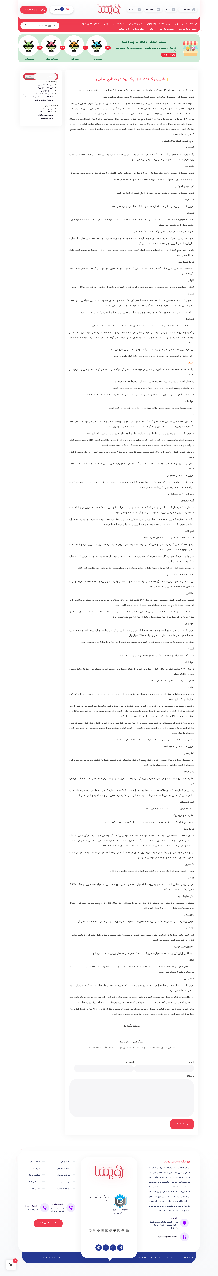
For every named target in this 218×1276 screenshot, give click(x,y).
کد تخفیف (132, 9)
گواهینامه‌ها (34, 1175)
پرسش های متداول (45, 115)
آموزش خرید (48, 108)
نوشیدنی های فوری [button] (166, 29)
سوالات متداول (63, 1175)
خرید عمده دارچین (45, 84)
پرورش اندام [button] (165, 23)
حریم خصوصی (47, 118)
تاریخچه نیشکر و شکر (44, 100)
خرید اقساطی (124, 29)
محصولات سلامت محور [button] (187, 29)
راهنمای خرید (64, 1161)
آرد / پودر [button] (179, 23)
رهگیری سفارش (138, 29)
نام (191, 1062)
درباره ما (36, 1168)
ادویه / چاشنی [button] (118, 23)
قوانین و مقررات (63, 1188)
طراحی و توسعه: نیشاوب (50, 1257)
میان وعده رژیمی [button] (135, 23)
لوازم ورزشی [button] (151, 23)
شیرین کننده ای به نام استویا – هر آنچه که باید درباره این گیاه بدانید (38, 95)
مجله (168, 9)
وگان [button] (105, 23)
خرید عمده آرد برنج (45, 87)
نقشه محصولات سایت (167, 1236)
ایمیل (130, 1062)
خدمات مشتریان (46, 111)
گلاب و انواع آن (47, 90)
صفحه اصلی (35, 1161)
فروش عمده (151, 9)
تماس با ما (35, 1188)
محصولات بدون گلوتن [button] (90, 23)
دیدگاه (189, 1076)
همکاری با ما (34, 1181)
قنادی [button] (151, 29)
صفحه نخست (185, 9)
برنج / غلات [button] (192, 23)
